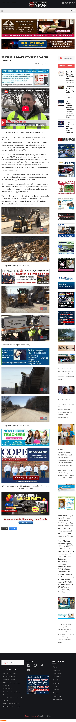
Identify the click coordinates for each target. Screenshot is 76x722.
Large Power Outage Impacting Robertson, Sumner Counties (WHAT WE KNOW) (70, 112)
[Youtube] (66, 2)
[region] (66, 142)
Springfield (57, 699)
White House (57, 702)
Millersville (56, 686)
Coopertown (57, 676)
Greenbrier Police (9, 679)
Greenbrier (57, 683)
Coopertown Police (9, 676)
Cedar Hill (56, 673)
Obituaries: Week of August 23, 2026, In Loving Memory (70, 95)
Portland (56, 692)
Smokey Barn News (31, 719)
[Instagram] (73, 2)
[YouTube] (28, 672)
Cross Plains (57, 679)
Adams (55, 670)
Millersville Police (9, 682)
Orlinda (55, 689)
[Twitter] (70, 2)
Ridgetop (56, 696)
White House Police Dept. (11, 709)
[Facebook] (63, 2)
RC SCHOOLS (7, 691)
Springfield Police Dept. (11, 706)
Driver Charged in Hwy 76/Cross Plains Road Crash (70, 130)
